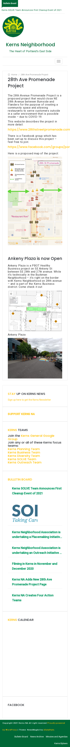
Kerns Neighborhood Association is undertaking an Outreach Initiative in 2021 (37, 550)
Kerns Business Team (24, 452)
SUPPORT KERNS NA (21, 414)
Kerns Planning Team (24, 449)
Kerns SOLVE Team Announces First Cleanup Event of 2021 (32, 10)
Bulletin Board (21, 736)
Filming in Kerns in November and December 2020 (34, 566)
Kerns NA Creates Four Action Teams (33, 597)
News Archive (37, 736)
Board (20, 479)
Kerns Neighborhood (30, 44)
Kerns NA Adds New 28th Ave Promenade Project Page (32, 582)
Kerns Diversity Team (24, 456)
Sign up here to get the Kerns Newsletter (29, 399)
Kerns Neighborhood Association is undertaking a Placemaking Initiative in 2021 (37, 535)
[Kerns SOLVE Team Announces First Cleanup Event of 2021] (25, 510)
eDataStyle (48, 730)
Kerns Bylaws (60, 743)
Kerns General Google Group (31, 437)
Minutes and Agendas (56, 736)
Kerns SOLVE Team (22, 459)
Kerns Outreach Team (24, 462)
